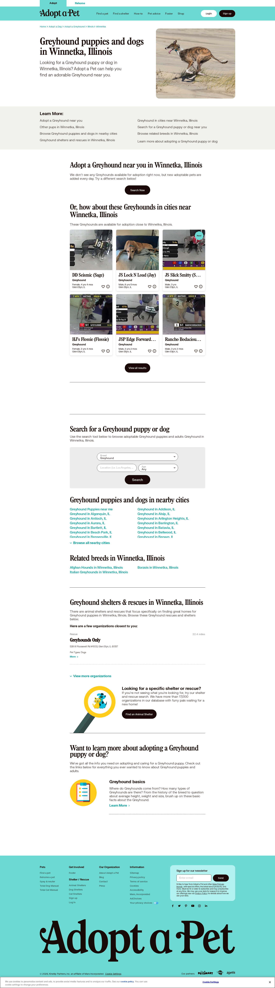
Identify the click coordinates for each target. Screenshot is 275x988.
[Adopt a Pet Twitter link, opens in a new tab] (180, 905)
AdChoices (136, 898)
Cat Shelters (75, 894)
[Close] (269, 982)
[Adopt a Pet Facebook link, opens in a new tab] (173, 905)
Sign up (227, 13)
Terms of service (139, 881)
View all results (137, 367)
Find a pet (45, 873)
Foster (169, 13)
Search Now (137, 190)
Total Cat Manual (49, 890)
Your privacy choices (141, 902)
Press (102, 885)
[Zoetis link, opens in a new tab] (231, 972)
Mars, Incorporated (140, 894)
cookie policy (127, 981)
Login (209, 13)
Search (137, 480)
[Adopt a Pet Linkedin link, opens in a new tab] (206, 905)
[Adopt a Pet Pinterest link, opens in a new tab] (186, 905)
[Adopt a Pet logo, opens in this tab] (137, 943)
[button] (103, 287)
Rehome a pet (47, 877)
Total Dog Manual (49, 885)
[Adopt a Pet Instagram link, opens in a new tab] (200, 905)
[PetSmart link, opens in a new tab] (205, 973)
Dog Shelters (76, 889)
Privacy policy (137, 877)
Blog (101, 877)
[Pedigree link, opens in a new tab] (220, 972)
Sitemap (134, 873)
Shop (181, 13)
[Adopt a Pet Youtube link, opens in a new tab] (193, 905)
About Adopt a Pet (109, 873)
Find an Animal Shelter (139, 714)
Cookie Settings (113, 974)
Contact (103, 881)
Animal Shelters (77, 885)
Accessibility (137, 890)
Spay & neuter (47, 881)
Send (221, 878)
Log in (72, 902)
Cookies (134, 885)
